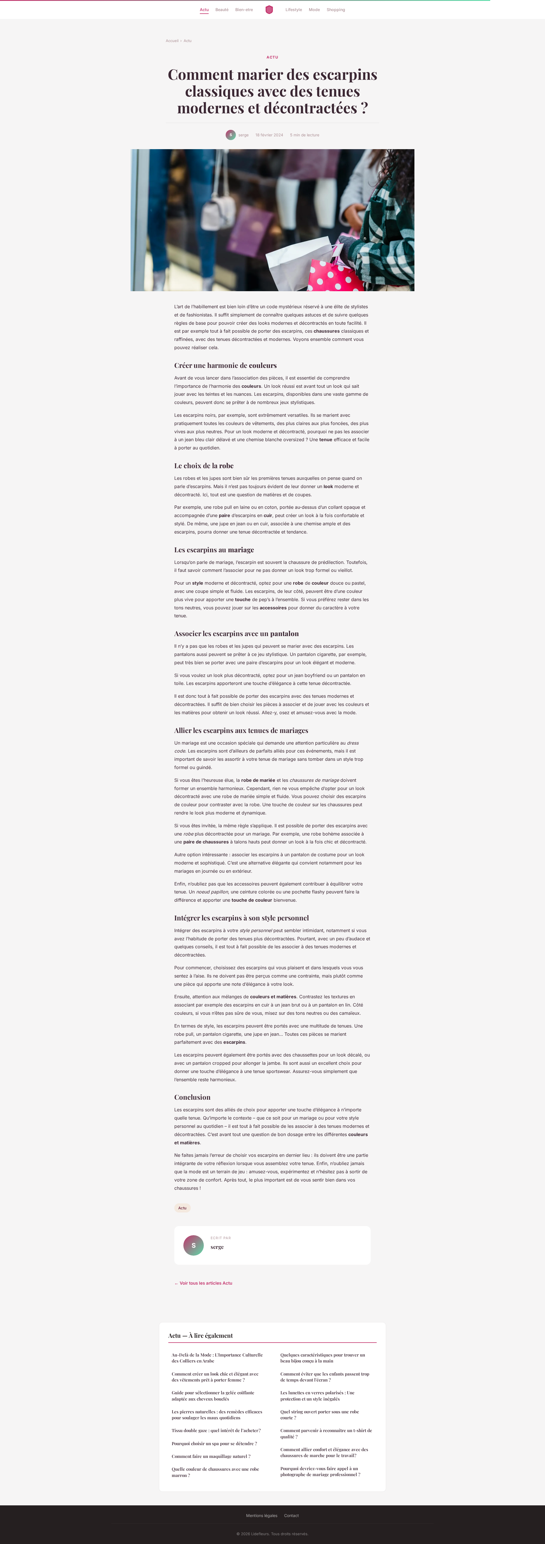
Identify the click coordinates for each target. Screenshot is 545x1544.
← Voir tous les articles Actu (203, 1283)
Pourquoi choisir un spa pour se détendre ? (214, 1443)
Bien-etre (244, 9)
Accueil (172, 40)
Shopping (336, 9)
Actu (204, 9)
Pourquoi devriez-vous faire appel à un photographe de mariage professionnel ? (320, 1471)
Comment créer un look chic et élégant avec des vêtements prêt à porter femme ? (215, 1377)
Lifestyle (294, 9)
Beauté (222, 9)
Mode (314, 9)
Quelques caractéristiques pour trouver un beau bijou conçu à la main (322, 1358)
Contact (291, 1515)
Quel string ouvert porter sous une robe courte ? (319, 1414)
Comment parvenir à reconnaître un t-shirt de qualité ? (326, 1433)
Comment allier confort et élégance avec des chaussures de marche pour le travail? (324, 1452)
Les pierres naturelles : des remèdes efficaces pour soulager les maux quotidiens (217, 1414)
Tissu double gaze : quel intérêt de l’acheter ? (216, 1430)
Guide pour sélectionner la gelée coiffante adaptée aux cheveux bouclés (213, 1395)
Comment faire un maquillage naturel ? (211, 1456)
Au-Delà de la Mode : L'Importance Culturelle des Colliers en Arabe (217, 1358)
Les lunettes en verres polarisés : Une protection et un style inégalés (317, 1395)
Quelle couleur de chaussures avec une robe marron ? (215, 1472)
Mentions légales (261, 1515)
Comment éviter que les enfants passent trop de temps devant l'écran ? (324, 1377)
